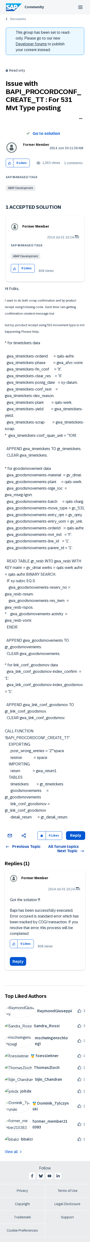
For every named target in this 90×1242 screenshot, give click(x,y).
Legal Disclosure (67, 1204)
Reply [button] (75, 835)
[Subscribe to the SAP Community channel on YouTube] (49, 1176)
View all (11, 1152)
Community (34, 7)
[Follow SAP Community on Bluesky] (41, 1176)
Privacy (22, 1191)
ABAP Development (20, 188)
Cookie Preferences (22, 1230)
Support (67, 1217)
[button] (9, 163)
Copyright (22, 1204)
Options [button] (79, 119)
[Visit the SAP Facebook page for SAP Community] (32, 1176)
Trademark (22, 1217)
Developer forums (31, 44)
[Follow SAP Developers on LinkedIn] (58, 1176)
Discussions (18, 19)
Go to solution (46, 133)
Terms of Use (68, 1191)
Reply (18, 961)
